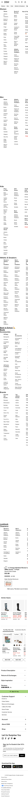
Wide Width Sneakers (6, 323)
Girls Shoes (16, 189)
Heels (5, 40)
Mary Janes (5, 45)
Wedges (5, 59)
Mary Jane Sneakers (6, 293)
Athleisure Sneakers (6, 267)
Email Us (4, 699)
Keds (16, 410)
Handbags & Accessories (7, 552)
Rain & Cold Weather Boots (16, 43)
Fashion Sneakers (6, 279)
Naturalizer (6, 424)
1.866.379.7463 (6, 707)
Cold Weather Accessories (18, 349)
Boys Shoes (16, 211)
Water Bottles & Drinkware (18, 387)
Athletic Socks (5, 369)
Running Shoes (16, 64)
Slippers (6, 56)
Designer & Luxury (17, 353)
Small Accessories (18, 373)
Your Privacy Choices (8, 785)
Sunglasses (18, 377)
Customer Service (7, 712)
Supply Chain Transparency (7, 783)
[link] (6, 615)
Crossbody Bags (6, 342)
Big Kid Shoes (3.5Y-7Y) (5, 212)
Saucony (17, 429)
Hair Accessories (18, 360)
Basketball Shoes (17, 271)
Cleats (5, 240)
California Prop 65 (5, 794)
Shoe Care (17, 370)
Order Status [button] (5, 701)
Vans (16, 438)
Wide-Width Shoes (5, 141)
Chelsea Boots (6, 114)
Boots (5, 107)
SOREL (5, 427)
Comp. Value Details (5, 789)
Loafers (5, 42)
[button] (11, 634)
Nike (16, 419)
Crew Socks (5, 378)
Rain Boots (5, 128)
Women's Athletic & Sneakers (6, 262)
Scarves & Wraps (17, 367)
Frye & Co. (6, 419)
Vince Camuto (5, 439)
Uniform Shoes (5, 253)
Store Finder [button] (5, 709)
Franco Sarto (5, 416)
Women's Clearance (6, 529)
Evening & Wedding (17, 357)
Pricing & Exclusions (5, 791)
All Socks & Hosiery (6, 365)
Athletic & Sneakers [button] (20, 6)
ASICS (17, 402)
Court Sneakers (16, 55)
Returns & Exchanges (8, 704)
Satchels (6, 355)
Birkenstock (6, 402)
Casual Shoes (5, 23)
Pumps (5, 51)
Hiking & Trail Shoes (6, 284)
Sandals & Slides (18, 552)
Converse (17, 408)
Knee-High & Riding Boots (16, 37)
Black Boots (15, 16)
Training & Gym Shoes (6, 314)
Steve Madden (5, 430)
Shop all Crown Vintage (10, 571)
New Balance (17, 416)
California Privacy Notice (6, 779)
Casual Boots (15, 23)
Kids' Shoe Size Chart (5, 218)
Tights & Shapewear (6, 388)
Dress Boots (15, 33)
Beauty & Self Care (17, 342)
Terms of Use (4, 781)
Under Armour (17, 435)
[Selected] (4, 645)
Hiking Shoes (5, 124)
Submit (22, 755)
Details (4, 751)
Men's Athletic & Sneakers (17, 262)
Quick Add (7, 659)
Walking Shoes (16, 72)
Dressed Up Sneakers (16, 132)
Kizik (16, 413)
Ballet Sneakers (6, 271)
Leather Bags (5, 351)
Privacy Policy (4, 777)
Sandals (5, 54)
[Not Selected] (14, 645)
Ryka (16, 427)
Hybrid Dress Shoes (15, 138)
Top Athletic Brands (17, 396)
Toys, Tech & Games (18, 380)
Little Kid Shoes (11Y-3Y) (6, 206)
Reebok (17, 424)
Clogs (5, 27)
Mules (5, 48)
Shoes (5, 11)
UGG (5, 436)
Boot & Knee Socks (5, 374)
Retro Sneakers (6, 301)
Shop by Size (6, 189)
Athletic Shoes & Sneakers (16, 50)
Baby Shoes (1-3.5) (6, 194)
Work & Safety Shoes (5, 63)
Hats (16, 364)
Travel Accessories (18, 384)
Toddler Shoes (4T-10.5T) (5, 200)
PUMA (17, 422)
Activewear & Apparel (18, 339)
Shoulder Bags (6, 358)
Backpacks (6, 337)
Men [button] (8, 6)
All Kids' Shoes (6, 228)
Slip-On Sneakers (16, 68)
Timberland (6, 433)
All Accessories (18, 335)
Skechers (17, 432)
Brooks (17, 405)
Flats (5, 37)
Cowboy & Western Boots (16, 28)
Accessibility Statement (6, 787)
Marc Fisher (6, 422)
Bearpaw (6, 400)
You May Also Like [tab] (8, 630)
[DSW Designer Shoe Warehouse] (6, 2)
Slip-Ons (6, 137)
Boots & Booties (6, 19)
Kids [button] (12, 6)
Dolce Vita (6, 413)
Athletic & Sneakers (6, 15)
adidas (17, 400)
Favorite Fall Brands (6, 396)
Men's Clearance (18, 529)
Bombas (6, 405)
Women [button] (3, 6)
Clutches (6, 339)
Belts (16, 346)
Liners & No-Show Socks (6, 383)
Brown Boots (15, 20)
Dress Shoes (5, 34)
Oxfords (16, 144)
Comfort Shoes (6, 30)
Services (4, 714)
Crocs (5, 410)
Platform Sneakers (6, 297)
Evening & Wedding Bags (6, 347)
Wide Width (5, 223)
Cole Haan (6, 408)
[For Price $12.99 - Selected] (8, 583)
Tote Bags (6, 361)
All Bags (6, 334)
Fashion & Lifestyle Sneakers (16, 60)
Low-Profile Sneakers (6, 289)
